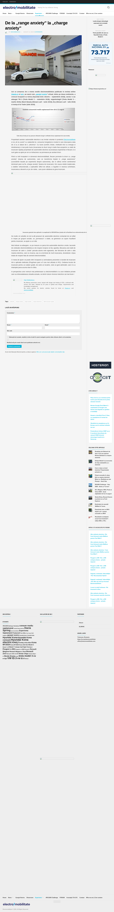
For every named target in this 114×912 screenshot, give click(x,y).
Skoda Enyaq (9, 656)
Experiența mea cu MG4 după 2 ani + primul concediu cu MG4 (102, 511)
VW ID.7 (27, 658)
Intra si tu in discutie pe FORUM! (99, 527)
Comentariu (11, 313)
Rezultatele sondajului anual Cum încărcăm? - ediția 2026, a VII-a (102, 518)
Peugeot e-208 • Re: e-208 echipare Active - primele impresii (98, 560)
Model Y (12, 647)
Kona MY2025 (14, 645)
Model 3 (31, 645)
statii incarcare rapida (49, 301)
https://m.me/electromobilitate (86, 639)
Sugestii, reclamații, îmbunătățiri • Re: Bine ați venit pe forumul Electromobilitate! (100, 581)
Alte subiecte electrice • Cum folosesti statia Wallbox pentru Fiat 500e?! (99, 552)
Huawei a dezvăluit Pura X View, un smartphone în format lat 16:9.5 (100, 417)
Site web (9, 330)
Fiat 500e (23, 633)
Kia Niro (28, 642)
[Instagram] (98, 8)
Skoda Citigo (23, 654)
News (10, 13)
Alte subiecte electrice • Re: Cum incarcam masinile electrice (100, 594)
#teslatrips (16, 626)
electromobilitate (28, 290)
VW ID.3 (12, 658)
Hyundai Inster (23, 635)
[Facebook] (95, 8)
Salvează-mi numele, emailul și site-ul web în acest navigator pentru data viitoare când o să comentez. (40, 337)
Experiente (38, 13)
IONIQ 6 (22, 642)
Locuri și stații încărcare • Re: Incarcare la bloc (99, 588)
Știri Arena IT (93, 391)
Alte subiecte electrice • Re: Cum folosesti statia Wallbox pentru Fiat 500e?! (99, 536)
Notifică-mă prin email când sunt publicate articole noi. (23, 342)
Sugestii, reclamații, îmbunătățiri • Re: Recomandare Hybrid (100, 574)
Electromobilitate (69, 139)
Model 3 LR (6, 647)
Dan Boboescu (15, 32)
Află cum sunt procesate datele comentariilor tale (50, 352)
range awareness (37, 301)
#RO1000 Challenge (52, 13)
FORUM (62, 13)
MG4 (27, 645)
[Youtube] (101, 8)
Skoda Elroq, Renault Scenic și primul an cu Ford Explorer (103, 499)
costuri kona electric (19, 628)
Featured (16, 633)
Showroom (29, 13)
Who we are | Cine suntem (94, 13)
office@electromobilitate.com (86, 641)
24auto (81, 622)
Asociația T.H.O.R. (72, 13)
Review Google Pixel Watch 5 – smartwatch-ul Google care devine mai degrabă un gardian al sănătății (99, 408)
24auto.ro (67, 288)
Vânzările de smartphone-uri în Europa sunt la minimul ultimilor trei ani (100, 425)
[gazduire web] (100, 365)
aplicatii (12, 301)
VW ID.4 (20, 658)
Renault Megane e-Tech (18, 651)
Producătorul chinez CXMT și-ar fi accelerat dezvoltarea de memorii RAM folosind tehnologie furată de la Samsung (100, 435)
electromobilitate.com (19, 293)
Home (4, 13)
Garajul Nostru (20, 13)
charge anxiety (19, 301)
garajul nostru (13, 635)
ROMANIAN (13, 1)
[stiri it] (100, 377)
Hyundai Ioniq (30, 635)
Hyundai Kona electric (15, 641)
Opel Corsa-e (27, 647)
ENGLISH (5, 1)
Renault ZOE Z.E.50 (12, 653)
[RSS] (103, 8)
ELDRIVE (81, 626)
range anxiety (28, 301)
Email (47, 325)
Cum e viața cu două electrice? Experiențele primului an (102, 470)
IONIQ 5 (16, 642)
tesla (16, 656)
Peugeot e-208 (9, 649)
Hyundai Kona (10, 637)
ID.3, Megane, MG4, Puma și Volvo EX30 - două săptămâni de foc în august (103, 491)
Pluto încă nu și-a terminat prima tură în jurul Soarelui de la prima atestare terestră (100, 399)
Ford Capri (28, 633)
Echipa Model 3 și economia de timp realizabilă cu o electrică (103, 462)
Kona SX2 (22, 645)
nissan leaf (19, 647)
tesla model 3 (26, 656)
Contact (81, 13)
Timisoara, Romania (83, 637)
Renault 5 (27, 649)
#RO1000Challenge (8, 626)
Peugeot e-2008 (19, 649)
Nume (9, 325)
